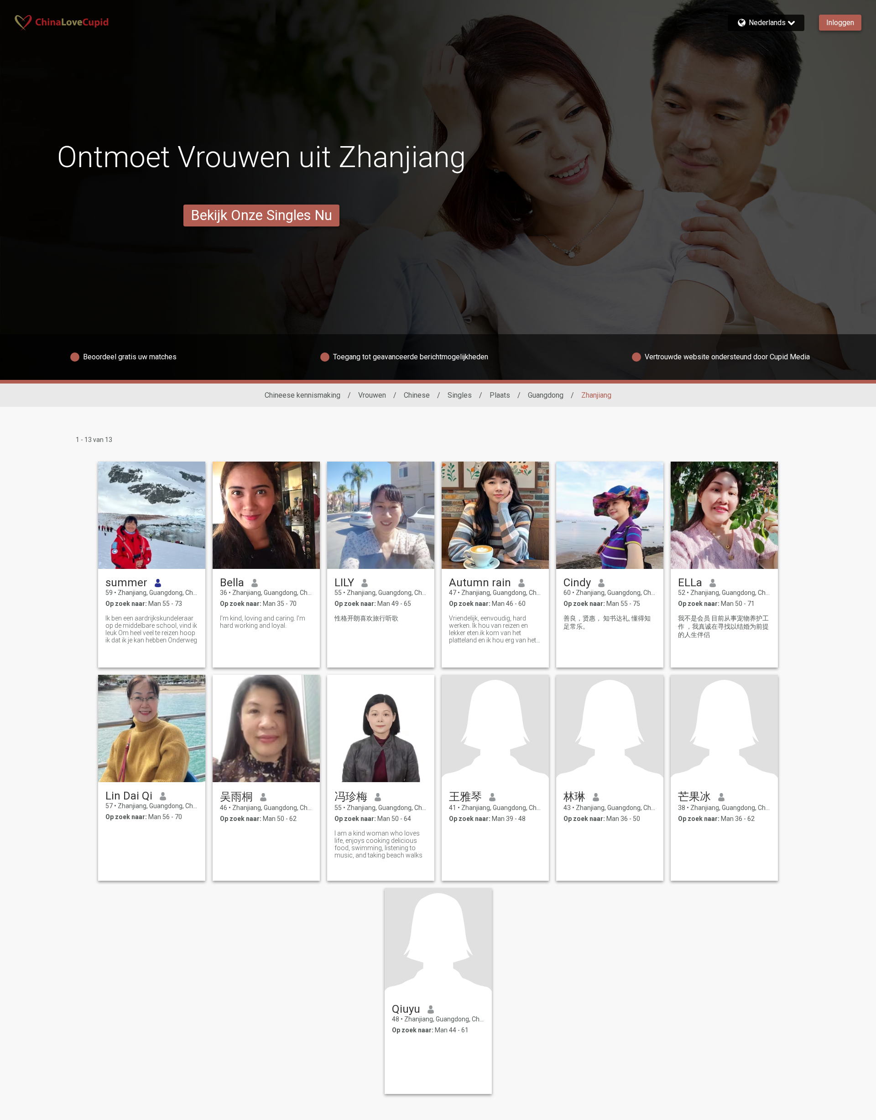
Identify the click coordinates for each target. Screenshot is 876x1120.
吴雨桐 (236, 796)
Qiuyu (406, 1009)
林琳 (574, 796)
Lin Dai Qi (128, 795)
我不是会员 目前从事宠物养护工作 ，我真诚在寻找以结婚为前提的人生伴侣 (723, 626)
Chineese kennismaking (302, 395)
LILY (344, 582)
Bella (232, 582)
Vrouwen (372, 395)
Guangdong (545, 395)
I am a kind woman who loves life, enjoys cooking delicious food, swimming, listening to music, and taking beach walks (378, 844)
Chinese (417, 395)
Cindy (577, 582)
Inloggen (840, 22)
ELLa (690, 582)
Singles (460, 395)
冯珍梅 (350, 796)
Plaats (500, 395)
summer (126, 582)
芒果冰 (694, 796)
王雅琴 (465, 796)
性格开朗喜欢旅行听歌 (366, 618)
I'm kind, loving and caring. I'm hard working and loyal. (262, 622)
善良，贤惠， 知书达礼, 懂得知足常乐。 (607, 622)
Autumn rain (480, 582)
